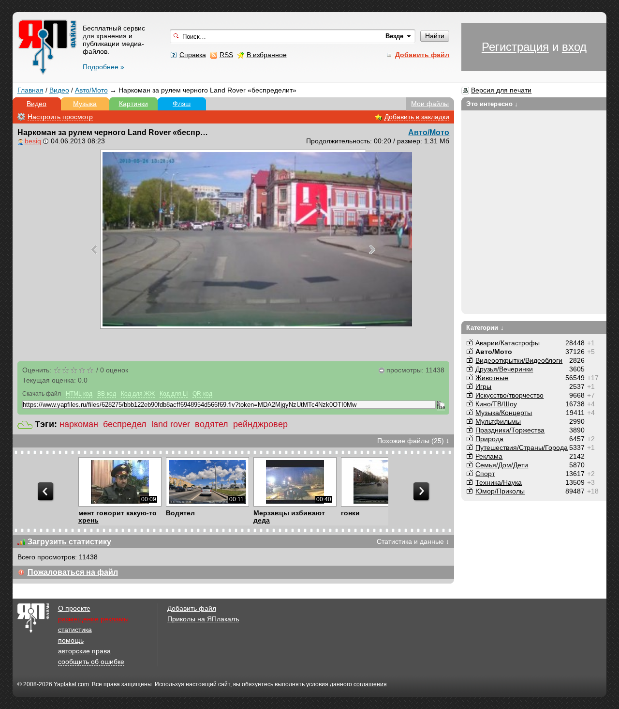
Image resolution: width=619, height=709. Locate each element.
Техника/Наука (498, 482)
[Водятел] (207, 482)
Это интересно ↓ (492, 104)
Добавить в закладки (416, 117)
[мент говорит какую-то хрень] (119, 482)
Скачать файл (41, 393)
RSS (226, 55)
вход (574, 46)
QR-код (202, 393)
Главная (30, 90)
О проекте (74, 608)
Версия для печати (501, 90)
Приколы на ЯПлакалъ (203, 619)
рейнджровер (260, 424)
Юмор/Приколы (500, 491)
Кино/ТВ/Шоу (496, 404)
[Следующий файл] (372, 249)
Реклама (488, 456)
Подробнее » (103, 67)
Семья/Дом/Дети (501, 465)
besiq (33, 141)
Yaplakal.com (71, 684)
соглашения (370, 684)
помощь (71, 640)
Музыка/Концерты (503, 412)
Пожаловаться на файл (73, 572)
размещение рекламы (93, 619)
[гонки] (382, 482)
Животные (491, 378)
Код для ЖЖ (138, 393)
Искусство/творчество (509, 395)
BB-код (106, 393)
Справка (192, 55)
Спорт (485, 474)
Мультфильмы (498, 421)
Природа (489, 439)
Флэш (182, 104)
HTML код (79, 393)
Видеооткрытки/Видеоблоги (518, 360)
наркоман (78, 424)
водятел (211, 424)
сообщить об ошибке (91, 661)
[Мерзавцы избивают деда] (294, 482)
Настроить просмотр (60, 117)
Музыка (85, 104)
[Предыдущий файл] (94, 249)
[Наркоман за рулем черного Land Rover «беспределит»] (233, 239)
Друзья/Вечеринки (504, 369)
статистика (75, 629)
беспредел (125, 424)
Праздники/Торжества (510, 430)
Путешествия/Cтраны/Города (521, 447)
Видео (59, 90)
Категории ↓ (484, 327)
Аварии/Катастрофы (507, 343)
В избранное (267, 55)
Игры (483, 386)
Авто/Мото (91, 90)
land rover (170, 424)
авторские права (84, 651)
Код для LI (174, 393)
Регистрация (515, 46)
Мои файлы (430, 104)
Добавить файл (191, 608)
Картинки (133, 104)
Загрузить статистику (69, 542)
